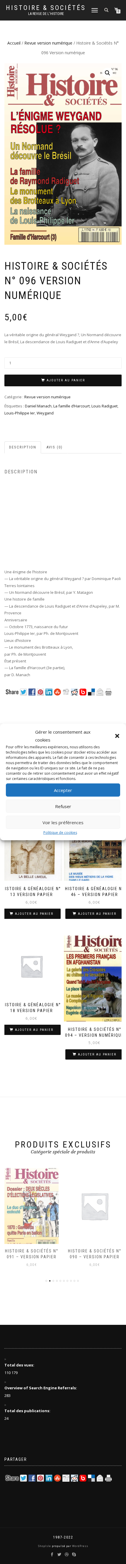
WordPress (79, 1546)
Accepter (63, 790)
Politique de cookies (60, 832)
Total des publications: (27, 1410)
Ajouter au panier (66, 380)
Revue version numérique (48, 43)
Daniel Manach (38, 406)
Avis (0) (54, 447)
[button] (117, 736)
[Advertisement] (63, 528)
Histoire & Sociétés (46, 7)
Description (22, 447)
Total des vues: (19, 1365)
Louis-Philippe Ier (19, 413)
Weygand (45, 413)
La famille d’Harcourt (71, 406)
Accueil (14, 43)
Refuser (63, 806)
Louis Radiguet (104, 406)
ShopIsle (45, 1546)
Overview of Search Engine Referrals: (41, 1387)
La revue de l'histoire (46, 14)
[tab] (23, 447)
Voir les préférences (63, 822)
